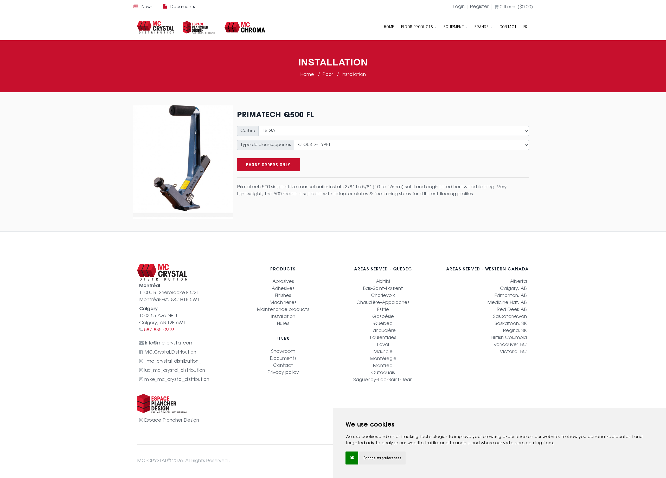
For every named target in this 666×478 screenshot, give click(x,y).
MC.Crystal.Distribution (169, 352)
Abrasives (283, 282)
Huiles (283, 324)
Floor (328, 74)
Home (389, 27)
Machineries (283, 303)
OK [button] (352, 458)
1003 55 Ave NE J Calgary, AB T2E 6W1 (162, 316)
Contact (508, 27)
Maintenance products (283, 310)
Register (479, 7)
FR (525, 27)
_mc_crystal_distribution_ (172, 361)
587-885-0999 (158, 330)
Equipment (454, 27)
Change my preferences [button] (382, 458)
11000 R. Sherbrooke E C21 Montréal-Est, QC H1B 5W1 (169, 293)
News (147, 7)
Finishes (283, 296)
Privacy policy (283, 372)
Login (459, 7)
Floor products (417, 27)
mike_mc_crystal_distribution (176, 379)
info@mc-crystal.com (169, 343)
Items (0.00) (516, 7)
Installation (354, 74)
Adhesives (283, 289)
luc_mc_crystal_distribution (174, 370)
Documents (182, 7)
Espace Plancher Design (171, 420)
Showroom (283, 351)
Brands (482, 27)
